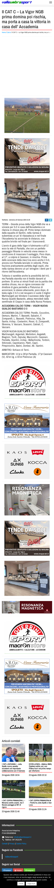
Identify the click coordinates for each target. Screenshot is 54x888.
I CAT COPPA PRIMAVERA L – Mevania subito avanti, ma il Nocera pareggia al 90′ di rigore (13, 803)
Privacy (12, 843)
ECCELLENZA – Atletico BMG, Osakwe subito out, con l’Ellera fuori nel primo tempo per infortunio (40, 767)
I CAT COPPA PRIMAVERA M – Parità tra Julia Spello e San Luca (40, 802)
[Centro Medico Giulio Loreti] (27, 499)
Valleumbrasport (11, 856)
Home (4, 32)
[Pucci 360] (27, 195)
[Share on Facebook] (46, 220)
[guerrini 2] (27, 381)
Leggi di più (31, 883)
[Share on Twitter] (50, 220)
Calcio (9, 32)
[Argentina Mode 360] (27, 461)
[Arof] (27, 421)
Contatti (5, 843)
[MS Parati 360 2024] (27, 155)
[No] (51, 880)
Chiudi (21, 883)
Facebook (8, 870)
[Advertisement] (27, 66)
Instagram (30, 870)
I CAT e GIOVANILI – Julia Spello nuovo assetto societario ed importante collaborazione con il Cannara (13, 767)
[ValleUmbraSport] (17, 2)
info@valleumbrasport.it (22, 837)
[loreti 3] (27, 607)
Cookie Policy (21, 843)
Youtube (19, 870)
